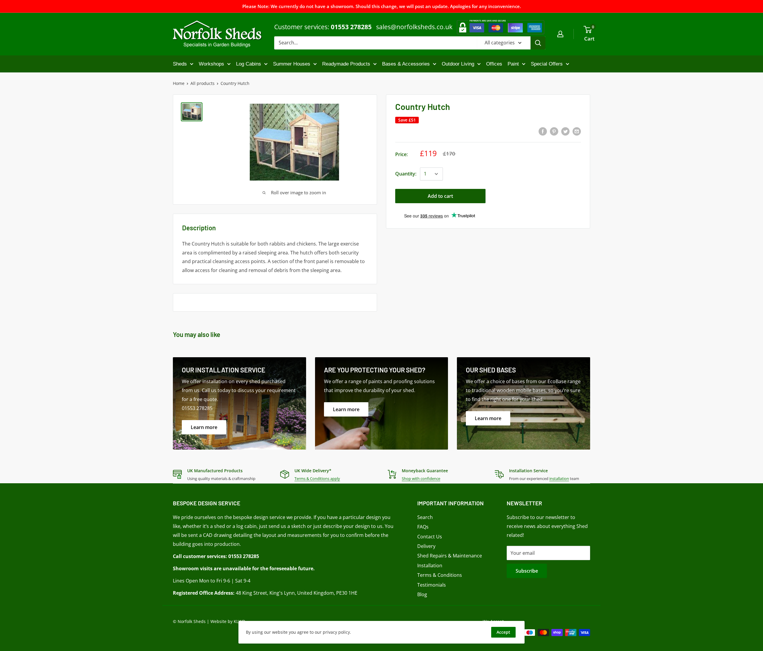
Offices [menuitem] (494, 64)
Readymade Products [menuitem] (346, 64)
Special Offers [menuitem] (547, 64)
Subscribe (527, 571)
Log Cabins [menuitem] (248, 64)
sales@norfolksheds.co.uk (414, 27)
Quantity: (405, 173)
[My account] (560, 34)
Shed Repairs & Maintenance (449, 555)
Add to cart (440, 196)
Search (425, 517)
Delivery (426, 546)
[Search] (538, 42)
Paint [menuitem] (513, 64)
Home (178, 83)
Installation (429, 565)
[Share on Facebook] (543, 131)
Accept (503, 632)
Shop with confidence (421, 478)
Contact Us (429, 536)
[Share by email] (577, 131)
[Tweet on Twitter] (565, 131)
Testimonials (431, 585)
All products (202, 83)
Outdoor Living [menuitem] (458, 64)
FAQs (423, 526)
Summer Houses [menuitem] (291, 64)
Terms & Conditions (439, 575)
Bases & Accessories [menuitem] (406, 64)
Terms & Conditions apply (317, 478)
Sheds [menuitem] (180, 64)
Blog (422, 594)
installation (559, 478)
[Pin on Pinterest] (554, 131)
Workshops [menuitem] (211, 64)
